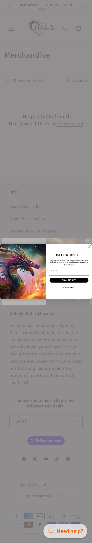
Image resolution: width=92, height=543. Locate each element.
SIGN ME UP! (69, 280)
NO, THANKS (69, 287)
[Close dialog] (89, 246)
